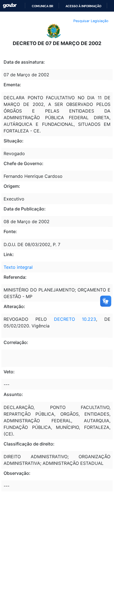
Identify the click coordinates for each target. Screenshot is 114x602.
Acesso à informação (83, 6)
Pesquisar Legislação (90, 21)
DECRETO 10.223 (75, 319)
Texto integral (18, 267)
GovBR (10, 5)
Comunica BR (42, 6)
